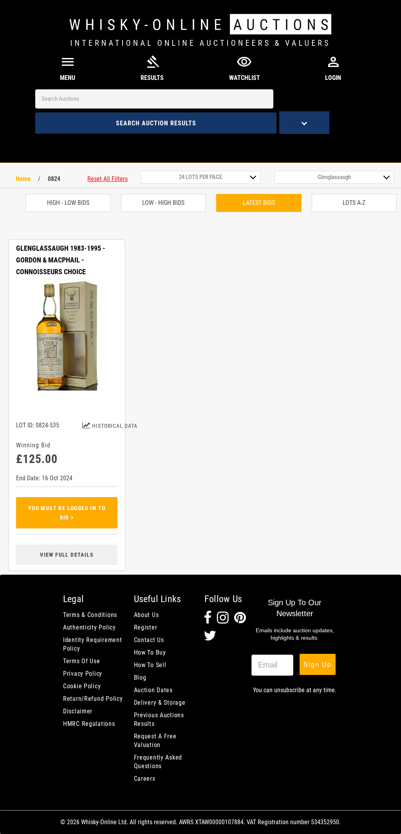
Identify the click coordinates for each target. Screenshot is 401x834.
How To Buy (150, 652)
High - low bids (68, 202)
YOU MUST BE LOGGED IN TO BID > (67, 513)
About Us (146, 615)
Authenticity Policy (89, 627)
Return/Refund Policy (93, 698)
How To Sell (150, 665)
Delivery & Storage (160, 702)
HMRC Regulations (89, 723)
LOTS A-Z (354, 202)
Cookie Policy (82, 686)
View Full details (67, 555)
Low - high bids (163, 202)
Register (145, 627)
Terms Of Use (81, 661)
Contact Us (149, 640)
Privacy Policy (82, 673)
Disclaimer (77, 711)
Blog (140, 677)
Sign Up (317, 664)
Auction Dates (153, 690)
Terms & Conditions (90, 615)
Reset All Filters (107, 179)
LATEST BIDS (259, 202)
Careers (144, 778)
